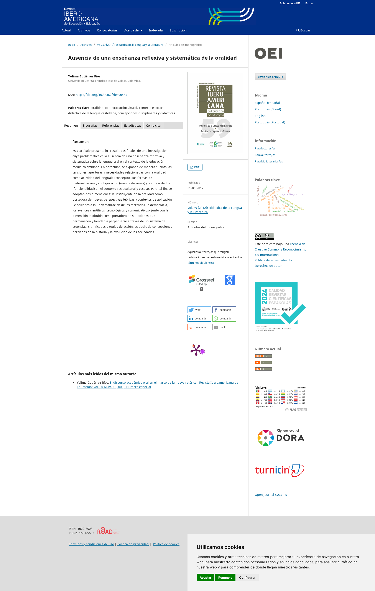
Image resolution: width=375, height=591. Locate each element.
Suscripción (178, 30)
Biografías (90, 125)
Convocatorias (107, 30)
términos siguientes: (201, 263)
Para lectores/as (265, 148)
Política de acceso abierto (273, 260)
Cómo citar (154, 125)
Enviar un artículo (270, 77)
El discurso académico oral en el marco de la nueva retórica (153, 382)
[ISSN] (109, 533)
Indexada (156, 30)
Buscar (304, 30)
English (260, 116)
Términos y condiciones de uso (91, 544)
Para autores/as (265, 155)
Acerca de (132, 30)
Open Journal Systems (271, 495)
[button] (199, 309)
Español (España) (267, 103)
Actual (66, 30)
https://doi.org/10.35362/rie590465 (101, 95)
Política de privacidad (133, 544)
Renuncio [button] (225, 577)
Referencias (110, 125)
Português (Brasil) (268, 109)
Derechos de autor (268, 266)
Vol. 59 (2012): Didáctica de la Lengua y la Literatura (130, 45)
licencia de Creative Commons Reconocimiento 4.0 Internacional (280, 249)
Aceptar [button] (205, 577)
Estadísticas (132, 125)
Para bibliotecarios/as (269, 161)
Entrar (309, 3)
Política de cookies (166, 544)
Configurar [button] (247, 577)
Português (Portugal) (270, 122)
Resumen (71, 125)
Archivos (84, 30)
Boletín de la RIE (290, 3)
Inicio (71, 45)
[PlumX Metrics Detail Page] (196, 350)
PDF (196, 167)
